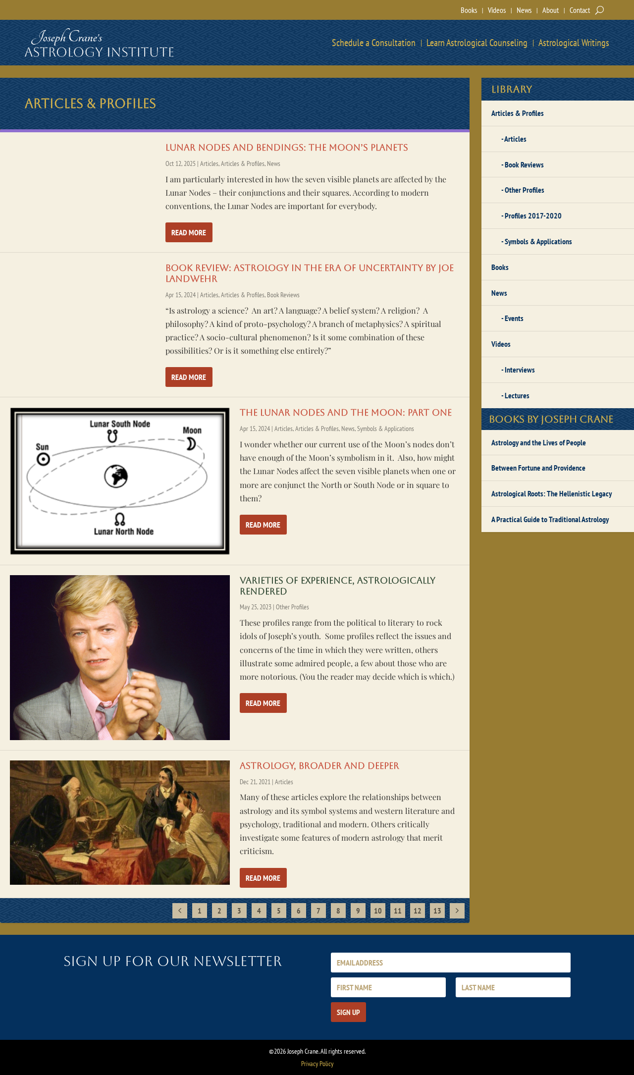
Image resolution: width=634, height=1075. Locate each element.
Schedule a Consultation (374, 42)
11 (398, 910)
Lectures (517, 395)
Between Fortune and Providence (538, 468)
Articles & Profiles (242, 163)
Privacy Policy (317, 1063)
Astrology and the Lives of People (538, 442)
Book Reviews (283, 294)
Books (469, 10)
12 (418, 910)
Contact (580, 10)
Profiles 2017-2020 (533, 215)
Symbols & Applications (385, 428)
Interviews (520, 370)
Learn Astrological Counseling (477, 42)
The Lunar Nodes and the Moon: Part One (346, 412)
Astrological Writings (573, 42)
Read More (188, 232)
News (524, 10)
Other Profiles (292, 606)
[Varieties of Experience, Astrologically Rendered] (120, 657)
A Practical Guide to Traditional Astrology (550, 519)
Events (514, 318)
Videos (497, 10)
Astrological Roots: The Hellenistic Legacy (551, 493)
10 (378, 910)
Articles (209, 163)
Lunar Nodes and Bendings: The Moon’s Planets (286, 147)
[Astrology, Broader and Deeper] (120, 822)
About (550, 10)
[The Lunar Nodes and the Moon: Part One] (120, 480)
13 (437, 910)
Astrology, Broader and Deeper (319, 765)
